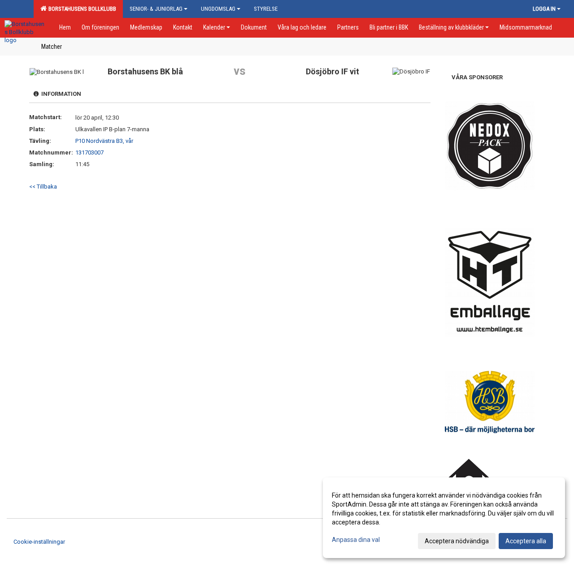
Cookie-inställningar (39, 541)
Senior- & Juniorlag (156, 8)
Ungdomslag (218, 8)
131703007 (89, 152)
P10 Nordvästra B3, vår (104, 140)
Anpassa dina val (356, 539)
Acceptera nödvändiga (457, 541)
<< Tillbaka (43, 186)
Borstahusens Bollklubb (81, 8)
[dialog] (444, 517)
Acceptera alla (525, 541)
